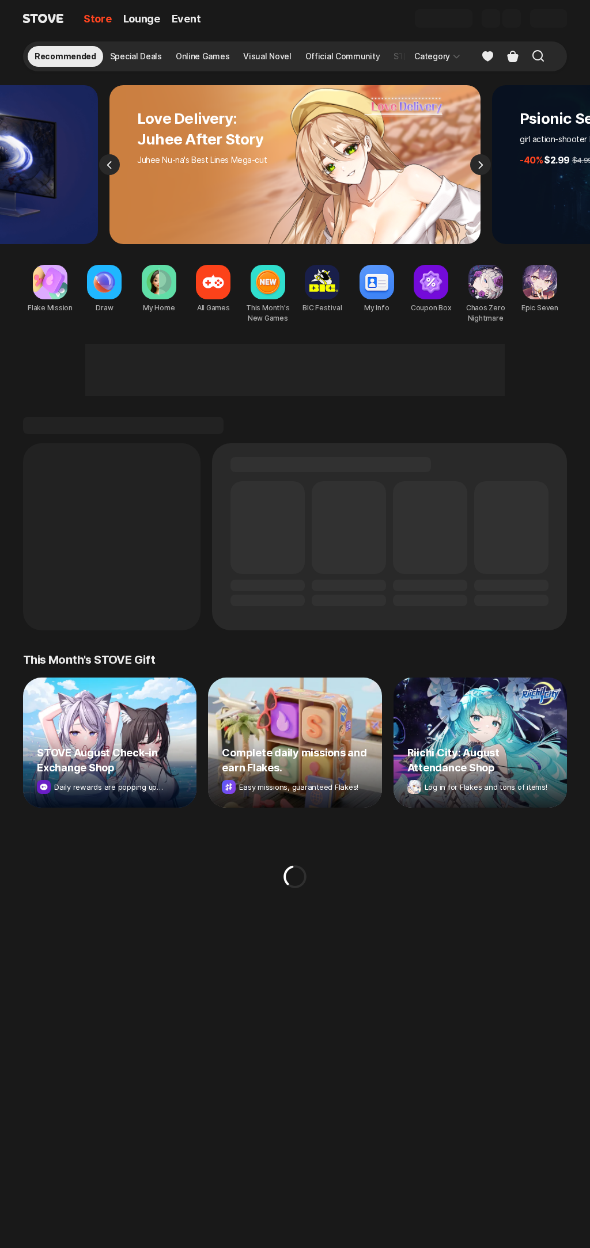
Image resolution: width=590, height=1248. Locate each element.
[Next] (480, 164)
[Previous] (109, 164)
